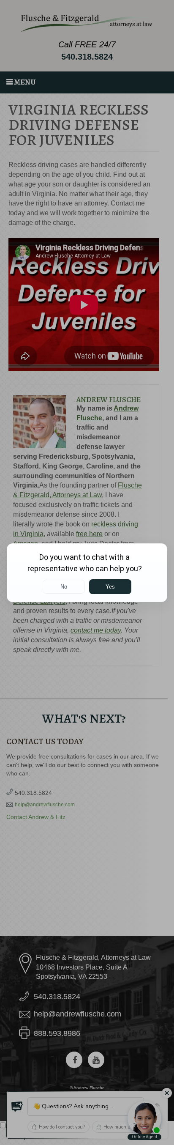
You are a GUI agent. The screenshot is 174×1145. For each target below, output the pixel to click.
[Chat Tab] (87, 572)
